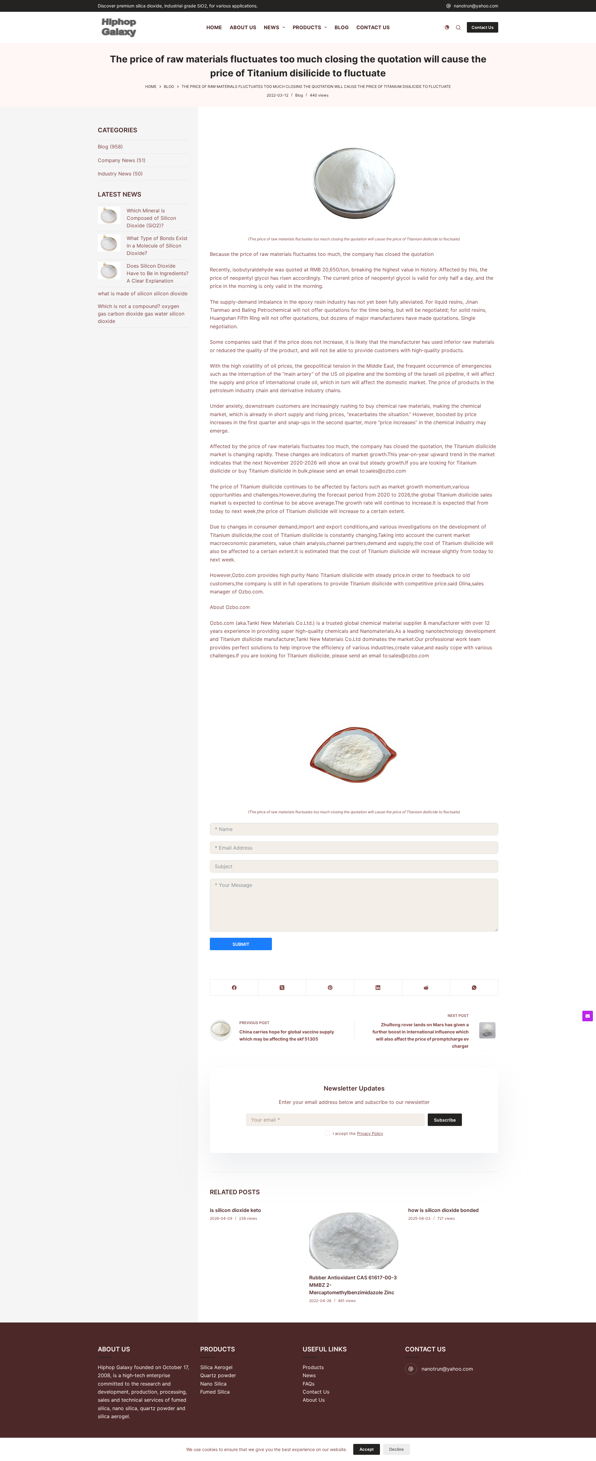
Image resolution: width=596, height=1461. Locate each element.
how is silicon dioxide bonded (443, 1210)
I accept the (358, 1133)
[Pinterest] (330, 988)
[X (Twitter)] (282, 988)
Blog (299, 95)
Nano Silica (213, 1384)
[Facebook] (234, 988)
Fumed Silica (215, 1392)
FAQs (308, 1384)
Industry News (114, 173)
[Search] (458, 27)
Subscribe (445, 1120)
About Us (314, 1400)
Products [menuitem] (307, 27)
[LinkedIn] (378, 988)
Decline (396, 1449)
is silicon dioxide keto (235, 1210)
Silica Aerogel (216, 1367)
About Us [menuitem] (243, 27)
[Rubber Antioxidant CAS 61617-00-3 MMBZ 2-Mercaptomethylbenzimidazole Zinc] (354, 1235)
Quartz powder (218, 1375)
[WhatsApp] (474, 988)
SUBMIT (241, 944)
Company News (116, 160)
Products (313, 1367)
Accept (366, 1449)
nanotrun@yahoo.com (476, 5)
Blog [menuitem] (342, 27)
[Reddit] (426, 988)
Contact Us (483, 27)
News (309, 1375)
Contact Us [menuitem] (373, 27)
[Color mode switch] (447, 27)
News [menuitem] (271, 27)
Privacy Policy (370, 1133)
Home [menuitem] (214, 27)
